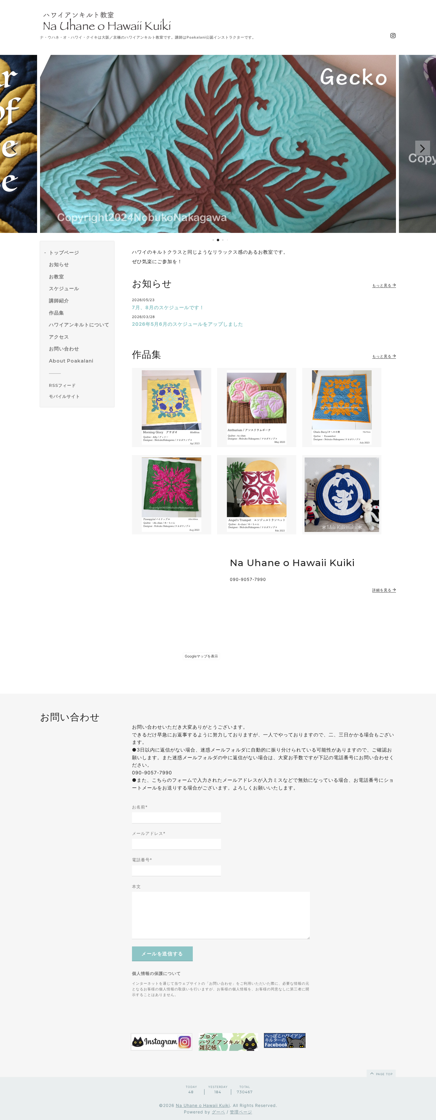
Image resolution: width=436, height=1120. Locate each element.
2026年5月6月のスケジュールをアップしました (187, 324)
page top (384, 1074)
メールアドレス (149, 833)
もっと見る (382, 285)
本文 (136, 886)
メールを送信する (162, 954)
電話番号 (142, 859)
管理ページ (241, 1111)
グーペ (218, 1111)
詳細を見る (382, 590)
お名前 (140, 806)
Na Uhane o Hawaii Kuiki (203, 1105)
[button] (13, 148)
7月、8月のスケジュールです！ (168, 307)
